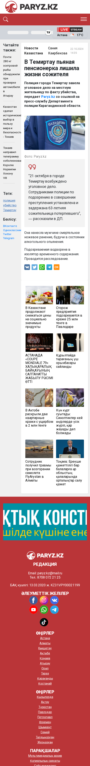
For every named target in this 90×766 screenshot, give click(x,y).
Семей (45, 732)
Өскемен (45, 722)
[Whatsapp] (42, 268)
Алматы (45, 643)
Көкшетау (45, 648)
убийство (9, 205)
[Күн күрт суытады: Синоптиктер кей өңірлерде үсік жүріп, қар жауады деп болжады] (70, 397)
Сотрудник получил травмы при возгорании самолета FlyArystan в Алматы (38, 471)
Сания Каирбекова (57, 50)
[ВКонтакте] (27, 268)
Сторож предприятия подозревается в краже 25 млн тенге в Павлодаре (69, 317)
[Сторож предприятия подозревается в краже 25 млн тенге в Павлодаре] (70, 295)
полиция (9, 200)
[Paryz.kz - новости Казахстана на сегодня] (31, 7)
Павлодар (45, 712)
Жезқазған (45, 742)
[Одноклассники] (56, 268)
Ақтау (45, 702)
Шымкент (45, 727)
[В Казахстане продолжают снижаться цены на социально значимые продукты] (39, 295)
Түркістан (45, 707)
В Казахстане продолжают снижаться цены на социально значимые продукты (38, 317)
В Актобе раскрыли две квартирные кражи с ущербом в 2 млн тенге (39, 418)
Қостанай (45, 683)
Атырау (45, 663)
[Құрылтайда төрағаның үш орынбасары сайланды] (70, 342)
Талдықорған (45, 737)
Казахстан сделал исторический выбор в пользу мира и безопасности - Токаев (9, 121)
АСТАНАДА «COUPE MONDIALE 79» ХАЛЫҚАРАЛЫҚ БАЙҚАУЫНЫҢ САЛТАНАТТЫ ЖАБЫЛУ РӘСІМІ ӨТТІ (39, 369)
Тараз (45, 673)
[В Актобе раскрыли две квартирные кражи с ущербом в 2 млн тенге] (39, 397)
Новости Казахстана (33, 50)
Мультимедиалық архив (45, 755)
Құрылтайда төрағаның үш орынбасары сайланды (67, 361)
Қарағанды (45, 678)
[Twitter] (34, 268)
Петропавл (45, 717)
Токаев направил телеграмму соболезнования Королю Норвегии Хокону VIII (9, 162)
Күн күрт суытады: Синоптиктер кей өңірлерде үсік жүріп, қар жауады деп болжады (69, 422)
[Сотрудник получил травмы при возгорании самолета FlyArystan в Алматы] (39, 449)
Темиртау (9, 210)
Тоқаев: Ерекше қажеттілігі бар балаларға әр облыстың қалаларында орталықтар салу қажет (69, 473)
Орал (45, 668)
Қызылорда (45, 697)
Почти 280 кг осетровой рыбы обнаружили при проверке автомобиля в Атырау (9, 76)
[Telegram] (49, 268)
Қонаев (45, 658)
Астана (45, 638)
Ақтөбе (45, 653)
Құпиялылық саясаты (45, 760)
